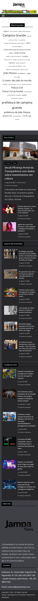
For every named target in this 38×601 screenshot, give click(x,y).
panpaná (5, 84)
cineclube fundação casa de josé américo (14, 43)
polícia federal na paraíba (14, 95)
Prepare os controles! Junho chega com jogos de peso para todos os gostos (26, 465)
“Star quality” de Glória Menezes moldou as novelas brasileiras (26, 310)
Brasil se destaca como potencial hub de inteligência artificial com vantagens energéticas (27, 485)
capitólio (29, 36)
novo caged (17, 77)
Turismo (17, 119)
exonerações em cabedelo (15, 66)
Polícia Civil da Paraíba (12, 91)
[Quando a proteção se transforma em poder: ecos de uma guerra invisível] (9, 378)
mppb (28, 73)
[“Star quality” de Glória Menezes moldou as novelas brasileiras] (10, 313)
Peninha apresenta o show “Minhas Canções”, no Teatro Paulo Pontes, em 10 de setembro (27, 209)
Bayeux (6, 31)
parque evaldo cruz (13, 84)
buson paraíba (14, 31)
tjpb (30, 116)
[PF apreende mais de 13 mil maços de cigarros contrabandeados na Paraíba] (10, 277)
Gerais (14, 163)
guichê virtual (24, 69)
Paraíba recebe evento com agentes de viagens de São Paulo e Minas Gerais (27, 293)
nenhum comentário (12, 185)
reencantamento (17, 116)
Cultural (7, 163)
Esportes (12, 63)
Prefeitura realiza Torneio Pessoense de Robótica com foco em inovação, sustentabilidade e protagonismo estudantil (26, 420)
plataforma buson (26, 84)
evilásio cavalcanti (20, 63)
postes (24, 95)
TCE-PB (25, 116)
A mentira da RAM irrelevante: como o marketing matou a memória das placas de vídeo (26, 443)
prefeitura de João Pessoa (17, 112)
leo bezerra (21, 73)
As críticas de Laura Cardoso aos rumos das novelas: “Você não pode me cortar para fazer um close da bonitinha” (27, 346)
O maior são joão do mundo (17, 80)
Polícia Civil (17, 87)
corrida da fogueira (17, 46)
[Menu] (3, 15)
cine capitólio (21, 40)
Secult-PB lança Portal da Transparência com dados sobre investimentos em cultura (20, 173)
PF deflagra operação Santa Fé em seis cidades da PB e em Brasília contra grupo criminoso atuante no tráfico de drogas (28, 256)
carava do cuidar (13, 40)
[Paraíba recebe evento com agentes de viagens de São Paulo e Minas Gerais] (10, 296)
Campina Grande (14, 35)
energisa (25, 56)
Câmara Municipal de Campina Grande (17, 50)
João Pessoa (10, 73)
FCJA (24, 66)
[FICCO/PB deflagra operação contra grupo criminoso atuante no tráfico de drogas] (10, 330)
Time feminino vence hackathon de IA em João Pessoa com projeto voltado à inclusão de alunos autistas (27, 396)
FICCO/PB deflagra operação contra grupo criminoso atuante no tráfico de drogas (26, 327)
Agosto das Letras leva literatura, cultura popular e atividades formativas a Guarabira (26, 228)
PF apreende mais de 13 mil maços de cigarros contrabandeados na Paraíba (27, 275)
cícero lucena (19, 53)
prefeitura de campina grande (17, 105)
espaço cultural (8, 59)
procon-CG (7, 116)
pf (20, 84)
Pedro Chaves (22, 182)
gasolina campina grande (13, 69)
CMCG (28, 43)
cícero (11, 53)
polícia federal (28, 91)
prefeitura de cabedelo (17, 98)
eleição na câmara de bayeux (13, 56)
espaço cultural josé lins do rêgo (21, 59)
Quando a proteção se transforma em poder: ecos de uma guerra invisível (26, 374)
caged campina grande (24, 31)
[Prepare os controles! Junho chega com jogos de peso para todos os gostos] (9, 469)
